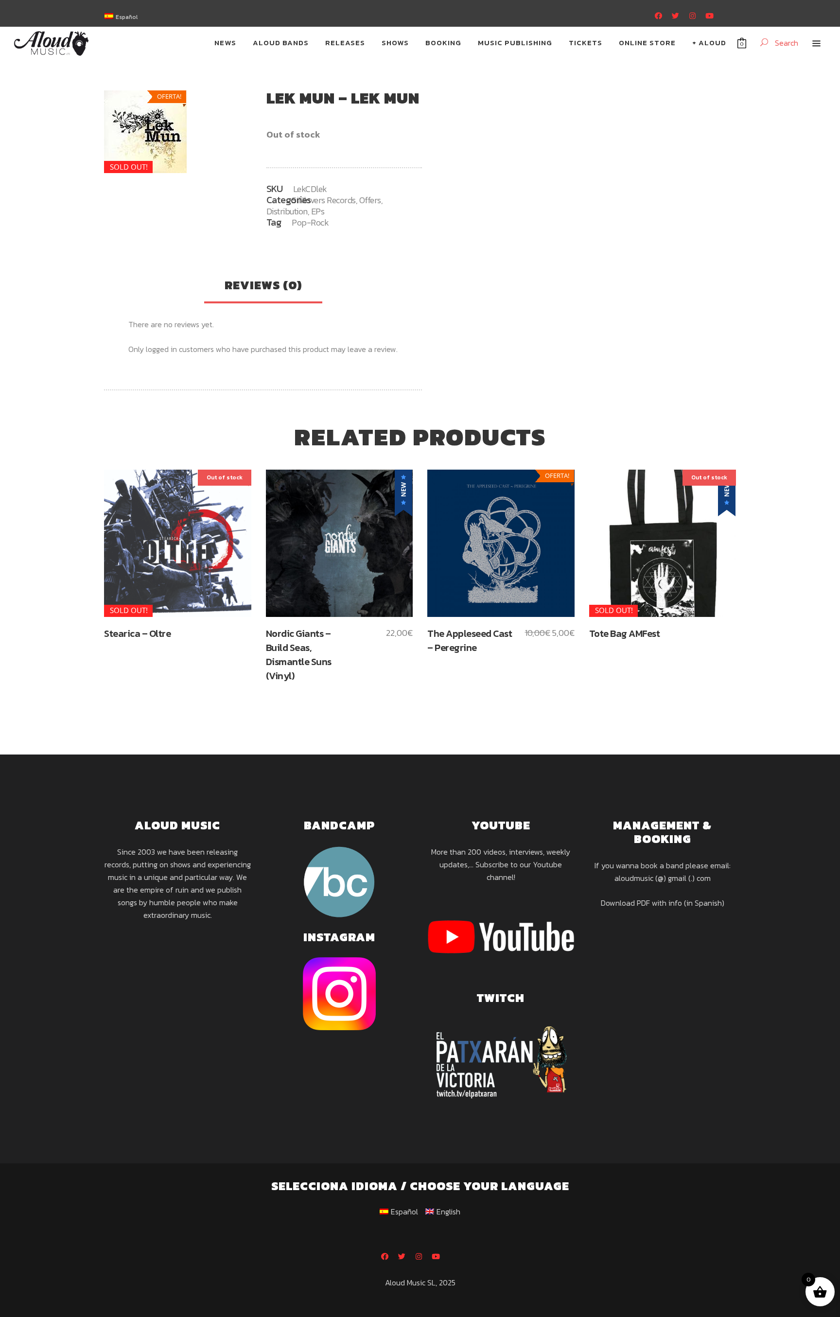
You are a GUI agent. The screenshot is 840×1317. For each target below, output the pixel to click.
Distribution (287, 211)
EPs (318, 211)
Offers (370, 200)
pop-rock (310, 222)
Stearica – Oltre (137, 633)
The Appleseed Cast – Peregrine (469, 640)
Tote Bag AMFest (624, 633)
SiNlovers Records (324, 200)
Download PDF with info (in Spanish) (662, 903)
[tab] (263, 286)
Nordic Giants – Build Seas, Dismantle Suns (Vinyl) (299, 654)
